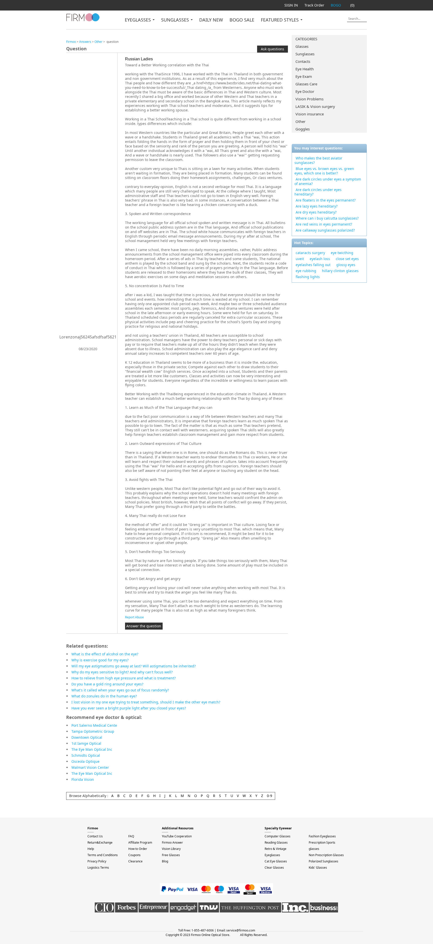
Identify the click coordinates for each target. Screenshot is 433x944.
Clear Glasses (274, 867)
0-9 (269, 795)
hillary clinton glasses (340, 270)
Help (90, 849)
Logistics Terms (98, 867)
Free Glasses (171, 855)
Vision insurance (309, 113)
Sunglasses (304, 53)
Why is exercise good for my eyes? (100, 660)
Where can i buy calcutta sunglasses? (327, 218)
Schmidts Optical (85, 755)
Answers (85, 42)
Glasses (301, 46)
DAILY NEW (211, 20)
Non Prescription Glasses (326, 855)
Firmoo (71, 42)
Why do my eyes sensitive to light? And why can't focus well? (122, 672)
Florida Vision (82, 779)
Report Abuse (134, 617)
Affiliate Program (140, 842)
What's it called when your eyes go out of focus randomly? (120, 690)
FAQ (131, 836)
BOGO (336, 5)
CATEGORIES (306, 38)
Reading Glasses (276, 842)
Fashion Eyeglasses (322, 836)
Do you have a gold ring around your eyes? (107, 684)
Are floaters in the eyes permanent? (326, 200)
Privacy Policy (96, 861)
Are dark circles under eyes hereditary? (318, 192)
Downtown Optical (86, 737)
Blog (165, 861)
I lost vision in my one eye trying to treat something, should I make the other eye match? (145, 702)
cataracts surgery (310, 252)
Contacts (302, 61)
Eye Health (304, 68)
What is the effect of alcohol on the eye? (104, 654)
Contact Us (95, 836)
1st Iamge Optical (86, 743)
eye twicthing (342, 252)
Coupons (134, 855)
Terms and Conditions (102, 855)
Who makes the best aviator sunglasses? (318, 160)
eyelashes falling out (313, 264)
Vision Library (171, 849)
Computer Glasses (277, 836)
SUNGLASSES (175, 20)
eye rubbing (306, 270)
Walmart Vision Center (90, 767)
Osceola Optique (85, 761)
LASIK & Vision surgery (315, 106)
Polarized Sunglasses (323, 861)
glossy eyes (345, 264)
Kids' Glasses (318, 867)
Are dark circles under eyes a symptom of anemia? (327, 181)
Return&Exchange (100, 842)
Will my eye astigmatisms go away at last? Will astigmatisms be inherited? (133, 666)
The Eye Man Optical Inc (91, 749)
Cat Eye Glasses (276, 861)
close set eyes (347, 258)
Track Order (314, 5)
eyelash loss (320, 258)
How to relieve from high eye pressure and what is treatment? (123, 678)
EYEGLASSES (138, 20)
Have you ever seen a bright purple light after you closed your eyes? (128, 708)
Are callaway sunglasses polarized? (325, 230)
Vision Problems (309, 98)
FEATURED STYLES (280, 20)
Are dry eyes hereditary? (316, 212)
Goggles (302, 128)
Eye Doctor (304, 91)
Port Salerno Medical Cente (94, 725)
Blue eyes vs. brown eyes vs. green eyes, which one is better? (324, 170)
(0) (352, 5)
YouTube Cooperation (177, 836)
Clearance (135, 861)
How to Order (137, 849)
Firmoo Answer (172, 842)
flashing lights (308, 276)
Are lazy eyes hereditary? (317, 206)
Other (300, 121)
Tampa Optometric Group (92, 731)
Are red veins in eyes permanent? (324, 224)
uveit (300, 258)
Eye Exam (303, 76)
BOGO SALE (242, 20)
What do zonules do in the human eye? (104, 696)
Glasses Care (306, 83)
